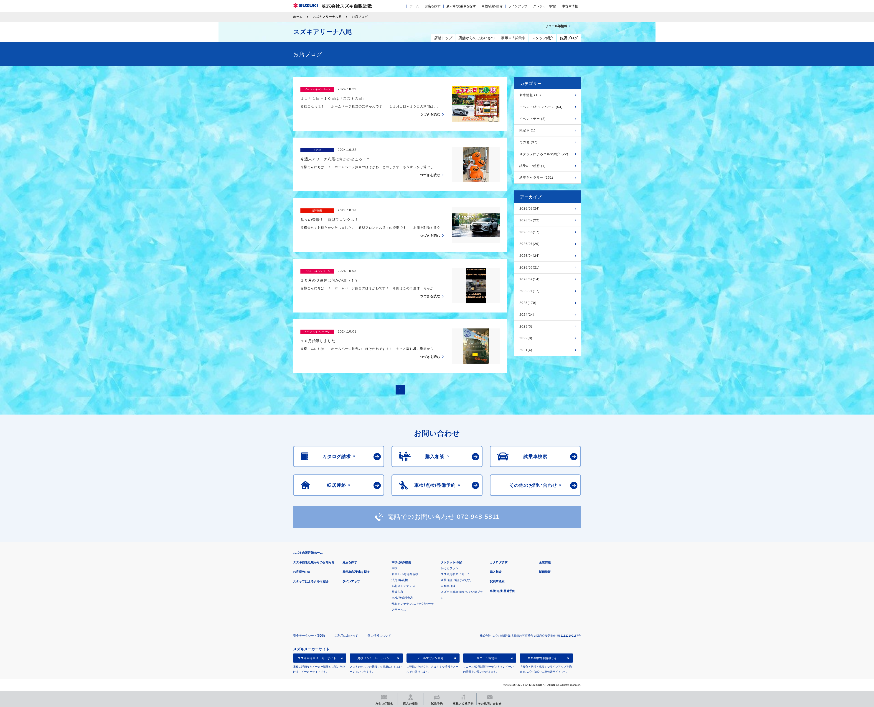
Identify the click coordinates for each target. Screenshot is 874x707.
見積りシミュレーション (373, 658)
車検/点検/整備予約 (502, 591)
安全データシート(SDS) (309, 635)
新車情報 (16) (530, 95)
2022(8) (525, 338)
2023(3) (525, 326)
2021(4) (525, 350)
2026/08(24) (529, 208)
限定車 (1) (527, 130)
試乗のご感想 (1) (532, 166)
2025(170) (527, 303)
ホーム (414, 6)
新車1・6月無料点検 (404, 574)
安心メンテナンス (403, 586)
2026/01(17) (529, 291)
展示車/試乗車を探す (461, 6)
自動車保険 (448, 586)
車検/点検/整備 (492, 6)
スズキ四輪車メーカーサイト (317, 658)
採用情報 (545, 572)
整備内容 (397, 592)
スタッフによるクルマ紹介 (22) (543, 154)
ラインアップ (517, 6)
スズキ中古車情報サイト (543, 658)
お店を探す (433, 6)
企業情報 (545, 562)
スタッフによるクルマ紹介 (311, 581)
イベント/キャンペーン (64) (541, 107)
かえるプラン (449, 568)
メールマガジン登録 (430, 658)
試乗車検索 (497, 581)
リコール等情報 (487, 658)
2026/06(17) (529, 232)
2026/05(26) (529, 244)
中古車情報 (570, 6)
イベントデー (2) (532, 118)
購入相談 (496, 572)
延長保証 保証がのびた (456, 580)
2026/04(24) (529, 255)
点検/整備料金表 (402, 597)
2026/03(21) (529, 267)
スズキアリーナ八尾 (327, 16)
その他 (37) (528, 142)
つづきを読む (430, 114)
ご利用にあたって (346, 635)
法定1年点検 (399, 580)
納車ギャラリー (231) (536, 177)
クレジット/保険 (544, 6)
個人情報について (379, 635)
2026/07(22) (529, 220)
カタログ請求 (499, 562)
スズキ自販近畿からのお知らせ (314, 562)
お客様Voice (301, 572)
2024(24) (526, 314)
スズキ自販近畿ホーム (308, 552)
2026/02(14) (529, 279)
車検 (394, 568)
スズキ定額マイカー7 (455, 574)
